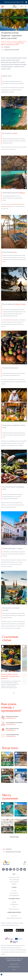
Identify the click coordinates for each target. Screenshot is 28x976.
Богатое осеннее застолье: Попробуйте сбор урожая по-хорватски (10, 673)
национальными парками (18, 204)
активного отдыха (19, 304)
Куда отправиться (14, 883)
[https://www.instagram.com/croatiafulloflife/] (7, 859)
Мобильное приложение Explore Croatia (14, 2)
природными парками (5, 206)
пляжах (15, 133)
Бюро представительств (14, 899)
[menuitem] (8, 920)
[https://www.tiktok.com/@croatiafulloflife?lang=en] (24, 859)
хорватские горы (9, 320)
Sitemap (14, 959)
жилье (15, 252)
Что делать (14, 881)
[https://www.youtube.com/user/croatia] (17, 859)
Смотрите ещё (14, 827)
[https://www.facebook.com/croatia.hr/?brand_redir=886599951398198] (3, 859)
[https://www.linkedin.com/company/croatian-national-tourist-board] (21, 859)
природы (22, 193)
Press (14, 897)
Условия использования (14, 954)
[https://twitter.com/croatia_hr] (10, 859)
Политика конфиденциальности (14, 957)
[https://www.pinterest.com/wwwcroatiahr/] (14, 859)
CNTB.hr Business (14, 894)
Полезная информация (14, 885)
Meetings (14, 892)
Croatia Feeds (14, 906)
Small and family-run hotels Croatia (14, 908)
